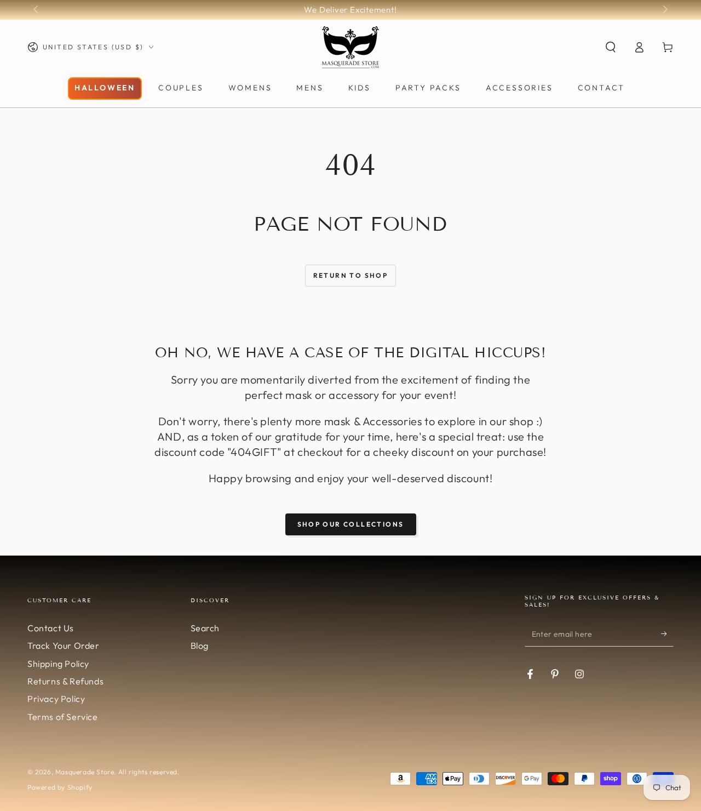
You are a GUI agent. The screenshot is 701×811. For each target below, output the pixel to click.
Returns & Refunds (65, 681)
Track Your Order (63, 645)
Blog (200, 645)
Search (205, 627)
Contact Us (50, 627)
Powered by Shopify (60, 787)
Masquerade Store (84, 772)
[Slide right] (664, 10)
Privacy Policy (56, 698)
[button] (610, 47)
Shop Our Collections (350, 524)
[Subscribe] (667, 634)
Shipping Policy (58, 663)
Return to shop (350, 275)
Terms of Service (62, 716)
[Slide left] (36, 10)
